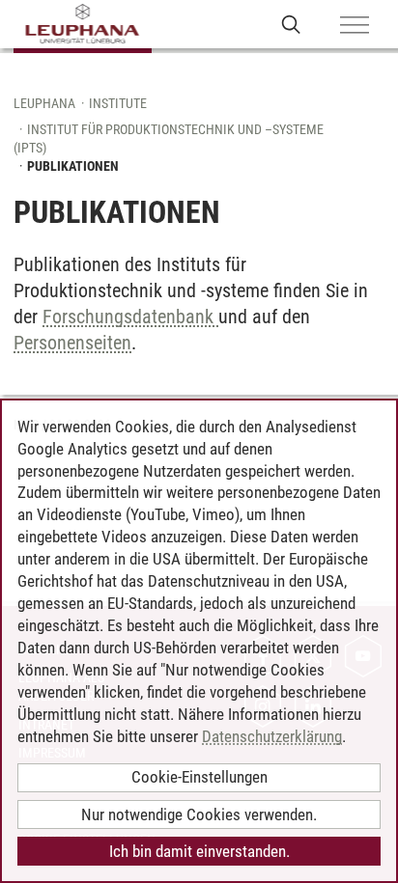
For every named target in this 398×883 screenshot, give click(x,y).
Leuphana (44, 103)
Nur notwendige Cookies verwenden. (199, 814)
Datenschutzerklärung (272, 736)
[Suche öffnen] (291, 24)
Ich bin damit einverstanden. (199, 851)
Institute (118, 103)
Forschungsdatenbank (130, 316)
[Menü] (354, 26)
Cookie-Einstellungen (199, 776)
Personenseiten (72, 342)
